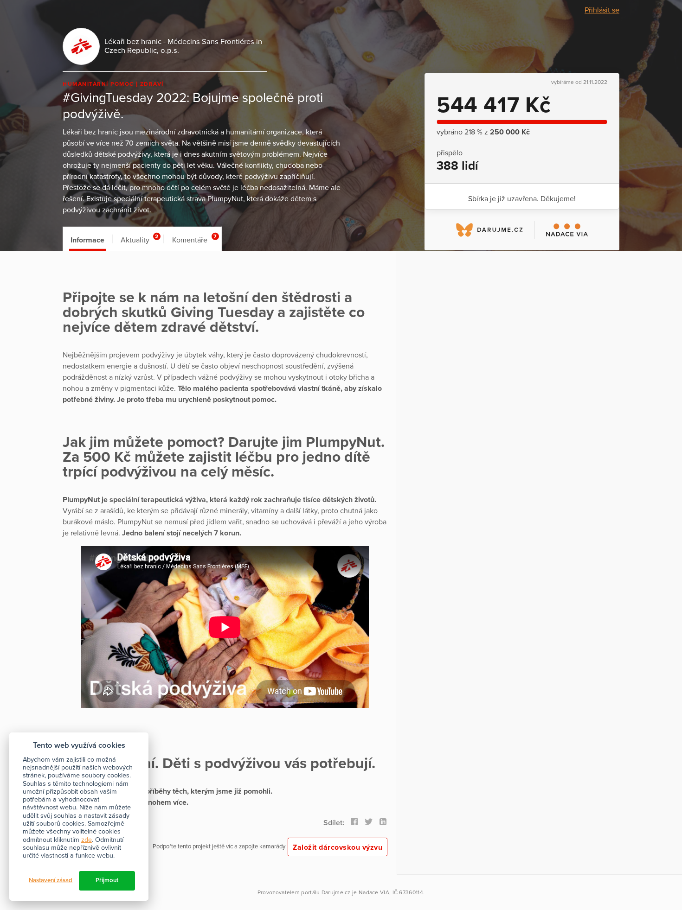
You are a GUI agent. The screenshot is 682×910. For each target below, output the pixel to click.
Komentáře (194, 239)
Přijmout (107, 880)
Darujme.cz (336, 892)
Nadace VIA (374, 892)
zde (86, 840)
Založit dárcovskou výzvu (337, 847)
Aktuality (139, 239)
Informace (87, 240)
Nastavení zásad (50, 880)
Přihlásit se (602, 10)
